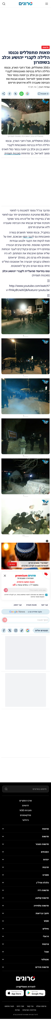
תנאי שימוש (9, 1006)
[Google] (27, 94)
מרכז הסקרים (25, 800)
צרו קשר (30, 1006)
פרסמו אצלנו (41, 1006)
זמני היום (20, 1006)
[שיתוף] (3, 94)
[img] (25, 316)
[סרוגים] (25, 978)
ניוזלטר (25, 820)
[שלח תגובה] (4, 620)
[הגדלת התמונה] (46, 302)
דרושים (25, 805)
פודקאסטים (25, 815)
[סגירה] (5, 576)
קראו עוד (12, 564)
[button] (47, 541)
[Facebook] (9, 94)
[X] (15, 94)
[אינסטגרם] (15, 630)
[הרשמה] (6, 590)
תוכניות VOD (26, 810)
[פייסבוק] (3, 630)
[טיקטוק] (21, 630)
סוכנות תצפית (12, 153)
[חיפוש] (3, 3)
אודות (17, 1010)
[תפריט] (46, 3)
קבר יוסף (28, 236)
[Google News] (27, 630)
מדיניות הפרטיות (29, 1010)
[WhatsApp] (21, 94)
